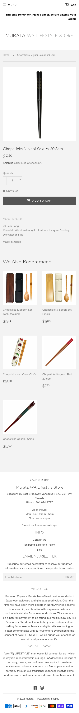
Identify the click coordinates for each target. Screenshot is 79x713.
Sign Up (68, 577)
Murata (29, 698)
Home (6, 55)
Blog (39, 549)
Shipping (8, 162)
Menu (12, 4)
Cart (73, 4)
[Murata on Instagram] (42, 688)
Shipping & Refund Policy (39, 544)
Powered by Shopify (48, 698)
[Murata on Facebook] (35, 688)
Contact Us (39, 539)
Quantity (8, 173)
